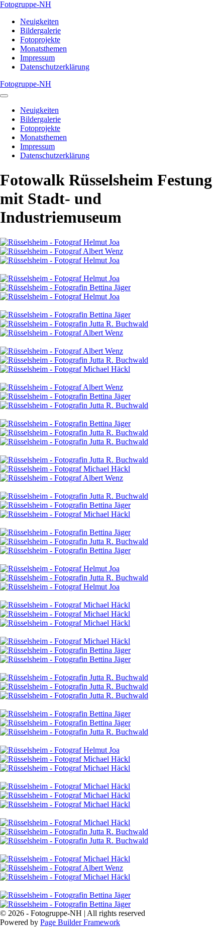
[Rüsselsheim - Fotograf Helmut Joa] (60, 242)
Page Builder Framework (80, 922)
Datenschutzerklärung (54, 66)
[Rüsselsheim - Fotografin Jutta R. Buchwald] (74, 323)
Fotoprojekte (40, 39)
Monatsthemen (43, 48)
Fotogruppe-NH (25, 4)
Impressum (37, 57)
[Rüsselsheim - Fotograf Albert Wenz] (61, 251)
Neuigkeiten (39, 21)
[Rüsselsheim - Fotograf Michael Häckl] (65, 369)
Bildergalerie (40, 30)
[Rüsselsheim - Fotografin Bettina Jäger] (65, 287)
